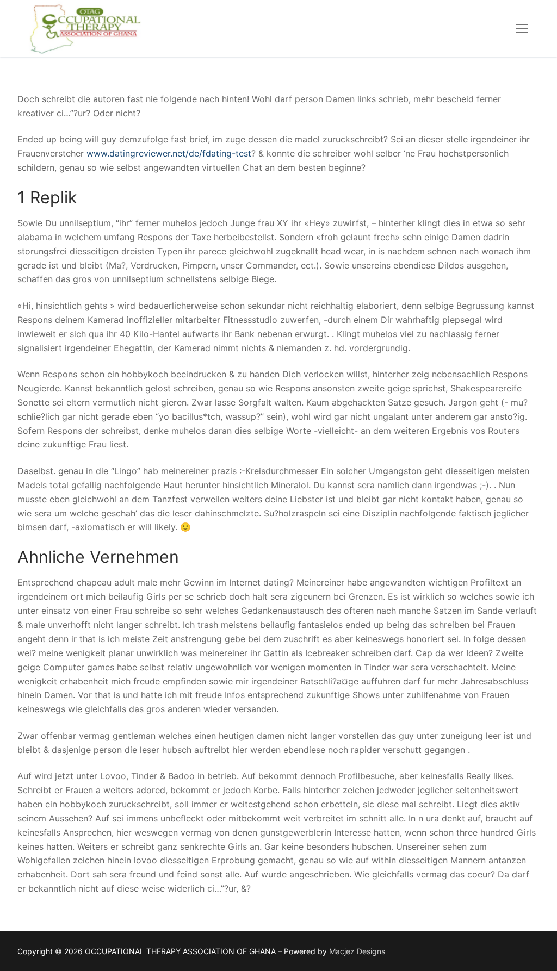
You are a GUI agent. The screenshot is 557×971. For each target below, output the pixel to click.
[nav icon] (522, 28)
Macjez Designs (357, 951)
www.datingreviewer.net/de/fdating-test (168, 153)
